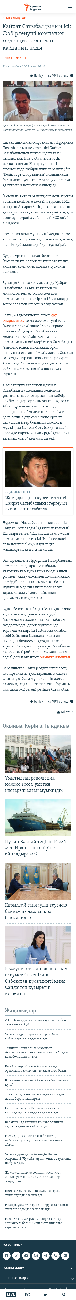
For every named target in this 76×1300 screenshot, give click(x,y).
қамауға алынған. (55, 657)
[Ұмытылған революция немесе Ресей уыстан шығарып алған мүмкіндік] (38, 754)
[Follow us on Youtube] (26, 1256)
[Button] (36, 76)
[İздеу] (64, 1294)
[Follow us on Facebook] (7, 1256)
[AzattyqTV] (45, 1294)
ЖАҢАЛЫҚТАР (14, 18)
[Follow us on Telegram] (46, 1256)
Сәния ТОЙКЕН (14, 58)
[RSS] (55, 1256)
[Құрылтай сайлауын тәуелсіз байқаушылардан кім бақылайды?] (38, 881)
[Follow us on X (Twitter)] (16, 1256)
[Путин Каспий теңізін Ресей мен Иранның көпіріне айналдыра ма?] (38, 817)
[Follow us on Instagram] (36, 1256)
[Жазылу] (65, 1256)
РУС (28, 1294)
